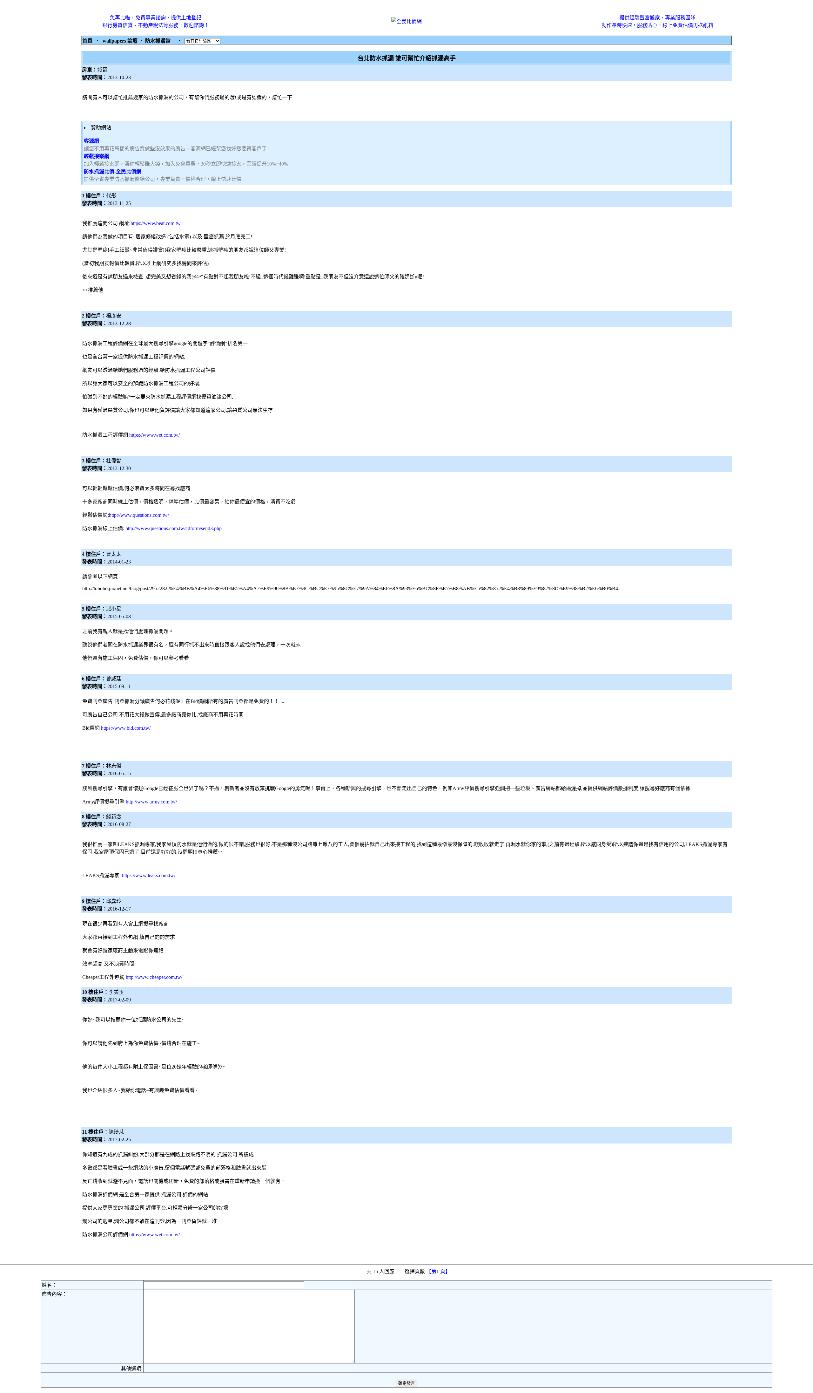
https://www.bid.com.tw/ (126, 728)
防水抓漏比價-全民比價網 (112, 171)
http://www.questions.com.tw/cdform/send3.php (173, 528)
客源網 (91, 141)
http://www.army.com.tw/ (151, 801)
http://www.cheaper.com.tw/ (154, 977)
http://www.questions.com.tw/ (139, 515)
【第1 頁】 (439, 1271)
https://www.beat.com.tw (156, 223)
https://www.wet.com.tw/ (154, 435)
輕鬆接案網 (96, 156)
